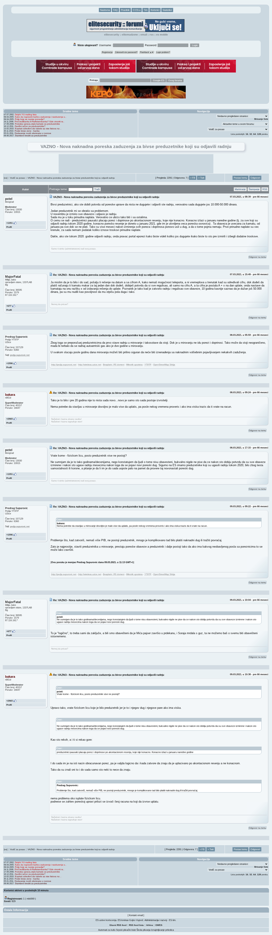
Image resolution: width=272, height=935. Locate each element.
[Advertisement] (136, 163)
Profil (9, 227)
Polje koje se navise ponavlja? (30, 119)
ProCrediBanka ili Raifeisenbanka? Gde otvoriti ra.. (39, 121)
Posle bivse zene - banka (27, 131)
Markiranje (240, 189)
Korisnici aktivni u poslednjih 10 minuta (26, 890)
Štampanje (254, 189)
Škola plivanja (143, 930)
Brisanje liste (261, 119)
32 (250, 134)
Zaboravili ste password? (126, 52)
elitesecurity (111, 34)
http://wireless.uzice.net (89, 364)
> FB (192, 177)
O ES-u (136, 10)
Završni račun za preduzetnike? (30, 126)
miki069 (30, 898)
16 (247, 134)
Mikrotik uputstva (134, 364)
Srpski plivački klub (126, 930)
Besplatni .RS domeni (113, 364)
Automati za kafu (106, 930)
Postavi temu (240, 177)
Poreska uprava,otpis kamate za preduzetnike (37, 124)
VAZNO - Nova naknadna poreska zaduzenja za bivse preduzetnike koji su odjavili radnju (71, 178)
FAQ (115, 10)
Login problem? (163, 52)
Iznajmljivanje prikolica (162, 930)
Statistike (167, 10)
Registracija (107, 52)
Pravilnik (125, 10)
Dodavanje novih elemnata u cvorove (33, 133)
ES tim (172, 920)
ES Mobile (162, 34)
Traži (97, 189)
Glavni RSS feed (117, 925)
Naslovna (105, 10)
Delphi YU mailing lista (26, 114)
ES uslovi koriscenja (106, 920)
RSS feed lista (136, 925)
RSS (152, 34)
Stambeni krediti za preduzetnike (31, 135)
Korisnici (155, 10)
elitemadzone (130, 34)
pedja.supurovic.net (20, 355)
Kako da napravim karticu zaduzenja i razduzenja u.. (40, 117)
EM (157, 925)
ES (160, 925)
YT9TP (147, 364)
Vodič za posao (17, 178)
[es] (5, 178)
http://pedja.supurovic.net (63, 364)
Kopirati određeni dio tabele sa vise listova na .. (38, 128)
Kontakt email (136, 915)
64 (254, 134)
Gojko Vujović (136, 920)
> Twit (201, 177)
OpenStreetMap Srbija (164, 364)
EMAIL (143, 34)
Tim (145, 10)
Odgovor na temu (257, 257)
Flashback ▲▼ (147, 52)
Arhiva (149, 925)
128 (259, 134)
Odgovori (255, 177)
